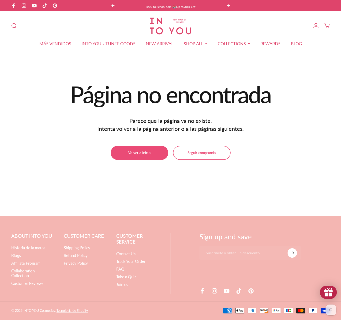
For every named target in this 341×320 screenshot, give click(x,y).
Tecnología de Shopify (72, 310)
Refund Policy (76, 255)
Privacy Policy (76, 263)
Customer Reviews (27, 283)
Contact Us (125, 254)
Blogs (16, 255)
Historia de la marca (28, 247)
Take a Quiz (126, 277)
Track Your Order (131, 261)
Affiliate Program (26, 263)
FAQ (120, 269)
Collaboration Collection (23, 273)
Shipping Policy (77, 247)
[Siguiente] (228, 5)
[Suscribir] (292, 253)
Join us (122, 284)
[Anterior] (113, 5)
